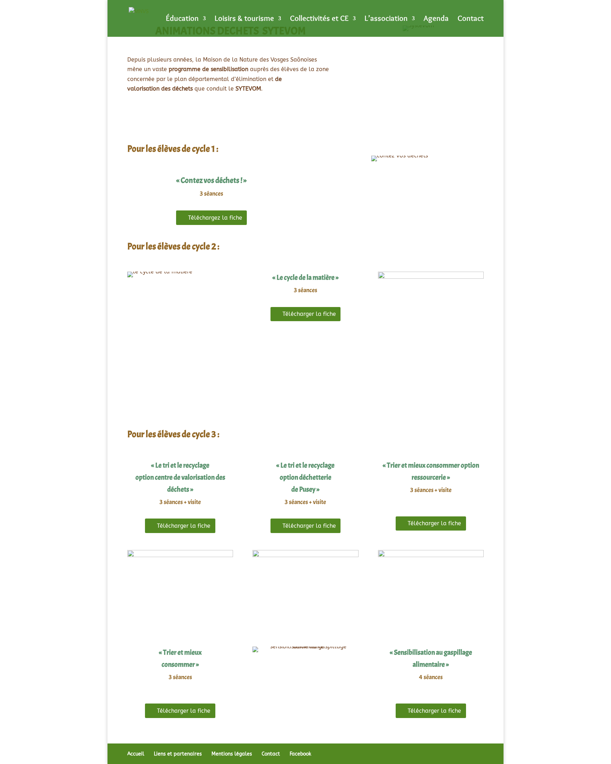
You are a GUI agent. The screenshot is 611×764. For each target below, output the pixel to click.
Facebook (300, 754)
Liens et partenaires (178, 754)
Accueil (135, 754)
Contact (471, 19)
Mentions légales (231, 754)
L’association (386, 19)
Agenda (436, 19)
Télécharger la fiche (309, 314)
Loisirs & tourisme (244, 19)
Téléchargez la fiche (215, 217)
